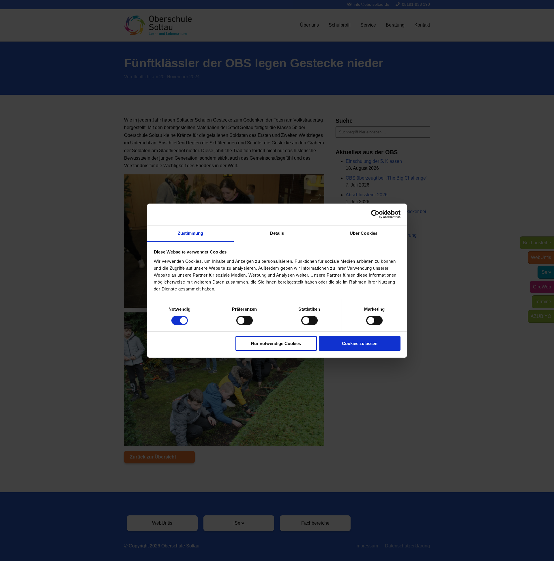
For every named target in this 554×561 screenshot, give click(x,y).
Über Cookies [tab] (363, 232)
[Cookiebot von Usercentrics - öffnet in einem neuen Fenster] (375, 214)
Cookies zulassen (359, 343)
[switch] (244, 320)
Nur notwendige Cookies (276, 343)
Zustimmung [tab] (190, 232)
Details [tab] (277, 232)
